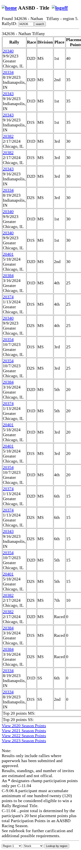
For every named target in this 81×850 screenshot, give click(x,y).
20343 (8, 93)
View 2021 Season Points (24, 730)
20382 (8, 136)
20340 (8, 51)
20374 (8, 296)
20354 (8, 339)
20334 (8, 72)
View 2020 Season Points (24, 725)
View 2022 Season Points (24, 735)
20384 (8, 275)
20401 (8, 254)
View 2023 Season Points (24, 740)
